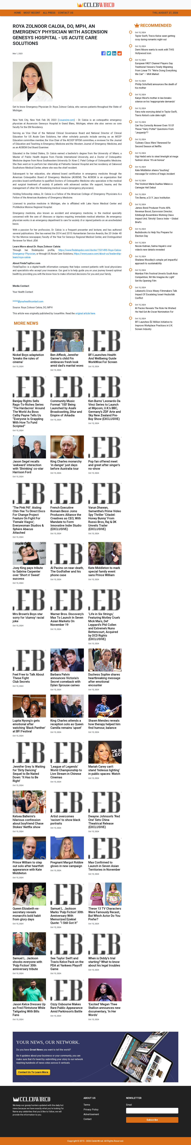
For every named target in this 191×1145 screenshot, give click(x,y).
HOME (17, 12)
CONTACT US (65, 12)
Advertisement (91, 1114)
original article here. (85, 313)
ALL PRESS (49, 12)
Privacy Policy (91, 1109)
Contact (87, 1119)
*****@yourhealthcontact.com (28, 301)
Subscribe (152, 1119)
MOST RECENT (32, 12)
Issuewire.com (66, 120)
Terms (87, 1104)
